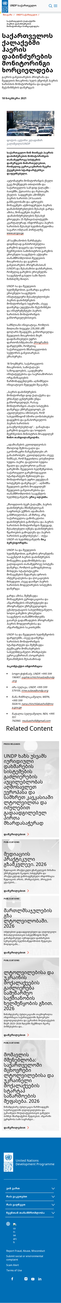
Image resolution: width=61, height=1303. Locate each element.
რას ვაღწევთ (15, 1204)
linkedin (39, 1278)
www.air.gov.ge (15, 233)
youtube (32, 1278)
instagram (26, 1278)
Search (51, 6)
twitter (19, 1278)
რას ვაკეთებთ (16, 1196)
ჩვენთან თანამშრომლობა (25, 1212)
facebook (12, 1278)
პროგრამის (41, 342)
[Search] (15, 1233)
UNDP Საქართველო (26, 14)
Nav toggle (55, 6)
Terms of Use (14, 1270)
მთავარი (8, 14)
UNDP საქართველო (23, 5)
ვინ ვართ (13, 1188)
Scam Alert (12, 1265)
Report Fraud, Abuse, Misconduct (25, 1251)
